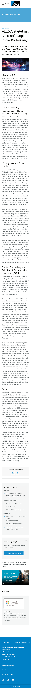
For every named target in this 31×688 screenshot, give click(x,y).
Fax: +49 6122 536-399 (8, 656)
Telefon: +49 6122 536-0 (8, 654)
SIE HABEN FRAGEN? (15, 686)
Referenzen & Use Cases (11, 14)
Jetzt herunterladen (13, 553)
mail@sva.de (5, 659)
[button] (13, 473)
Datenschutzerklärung (8, 665)
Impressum (5, 662)
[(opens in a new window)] (8, 679)
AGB (3, 667)
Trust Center (5, 670)
